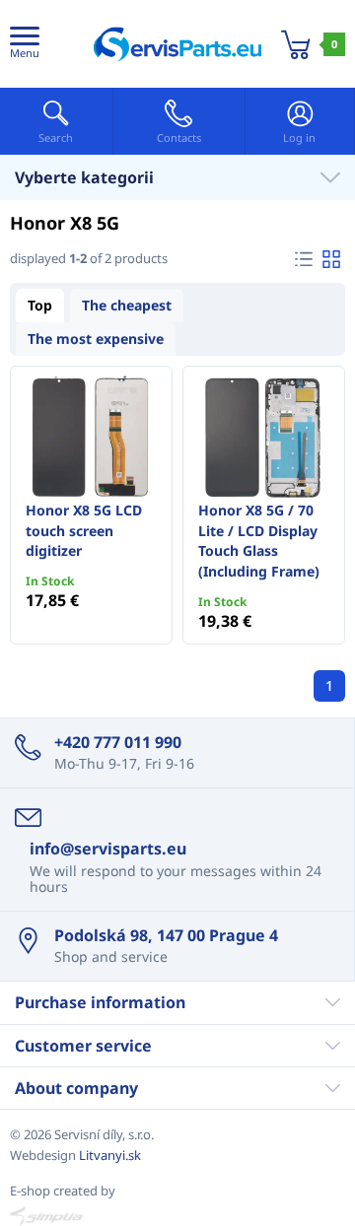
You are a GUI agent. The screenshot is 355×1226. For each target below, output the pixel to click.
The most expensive (96, 338)
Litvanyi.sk (110, 1155)
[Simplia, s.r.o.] (177, 1216)
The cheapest (127, 305)
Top (40, 305)
